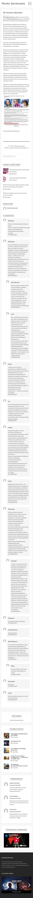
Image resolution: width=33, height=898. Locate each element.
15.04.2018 (7, 189)
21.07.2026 (15, 737)
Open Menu (29, 3)
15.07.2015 (7, 15)
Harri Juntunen (14, 783)
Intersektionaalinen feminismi (18, 178)
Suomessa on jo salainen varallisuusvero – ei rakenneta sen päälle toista (19, 757)
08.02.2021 (14, 174)
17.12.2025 (15, 767)
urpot (10, 481)
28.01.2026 (15, 743)
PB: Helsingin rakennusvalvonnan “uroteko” (19, 765)
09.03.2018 (7, 197)
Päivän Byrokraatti (12, 208)
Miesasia (11, 221)
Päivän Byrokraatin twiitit (16, 720)
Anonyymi (11, 681)
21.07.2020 (14, 180)
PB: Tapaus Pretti (16, 741)
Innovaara (13, 809)
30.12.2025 (15, 760)
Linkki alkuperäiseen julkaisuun (11, 131)
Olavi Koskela (14, 796)
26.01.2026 (15, 752)
